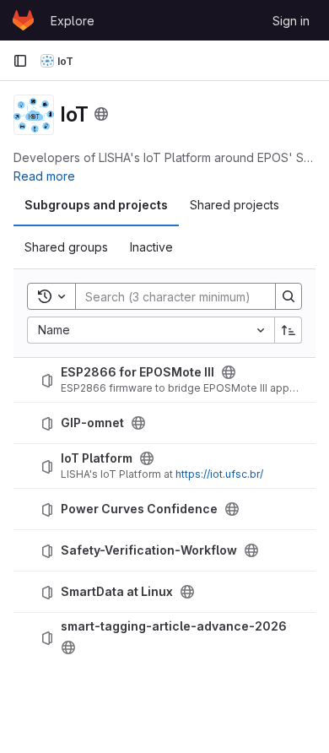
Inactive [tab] (151, 247)
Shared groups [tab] (66, 247)
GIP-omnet (92, 423)
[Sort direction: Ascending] (288, 330)
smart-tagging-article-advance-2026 (174, 626)
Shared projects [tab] (234, 205)
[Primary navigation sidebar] (20, 60)
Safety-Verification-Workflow (149, 550)
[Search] (288, 296)
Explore (72, 21)
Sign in (291, 21)
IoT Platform (96, 458)
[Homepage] (23, 20)
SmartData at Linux (117, 592)
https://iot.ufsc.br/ (219, 474)
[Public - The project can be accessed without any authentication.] (228, 372)
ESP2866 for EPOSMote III (137, 372)
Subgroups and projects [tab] (96, 205)
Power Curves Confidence (139, 509)
